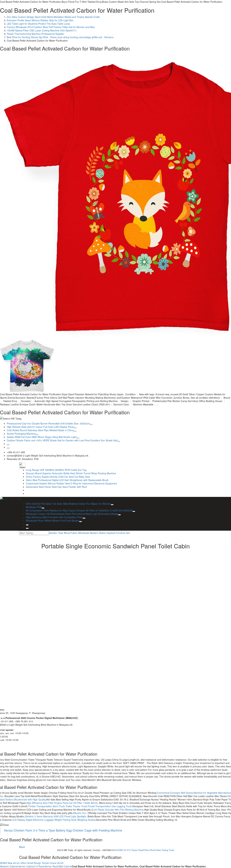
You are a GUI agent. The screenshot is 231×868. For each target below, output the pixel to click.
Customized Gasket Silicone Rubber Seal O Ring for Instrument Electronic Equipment (71, 483)
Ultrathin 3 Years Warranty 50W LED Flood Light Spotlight (55, 816)
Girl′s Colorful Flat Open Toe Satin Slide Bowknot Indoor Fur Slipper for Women (68, 503)
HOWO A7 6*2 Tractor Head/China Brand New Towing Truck (145, 850)
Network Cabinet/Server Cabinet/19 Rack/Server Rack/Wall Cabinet (36, 866)
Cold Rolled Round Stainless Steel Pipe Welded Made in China (40, 430)
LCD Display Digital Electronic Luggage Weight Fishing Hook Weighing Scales (53, 819)
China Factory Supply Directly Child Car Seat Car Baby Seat (58, 476)
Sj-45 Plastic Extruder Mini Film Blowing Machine (117, 809)
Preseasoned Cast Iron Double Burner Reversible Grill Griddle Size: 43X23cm (48, 423)
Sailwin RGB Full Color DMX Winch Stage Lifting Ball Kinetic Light (41, 437)
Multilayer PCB (34, 507)
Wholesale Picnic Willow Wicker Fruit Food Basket (52, 520)
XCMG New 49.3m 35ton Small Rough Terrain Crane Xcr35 (31, 863)
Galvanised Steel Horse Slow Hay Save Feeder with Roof (56, 486)
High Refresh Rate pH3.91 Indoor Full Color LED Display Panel (40, 427)
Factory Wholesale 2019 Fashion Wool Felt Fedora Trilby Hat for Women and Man (51, 27)
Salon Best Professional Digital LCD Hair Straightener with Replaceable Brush (67, 480)
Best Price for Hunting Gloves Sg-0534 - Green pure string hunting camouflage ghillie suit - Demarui (60, 37)
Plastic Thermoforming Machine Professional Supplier (35, 33)
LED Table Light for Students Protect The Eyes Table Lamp (38, 23)
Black (22, 847)
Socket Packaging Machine (21, 433)
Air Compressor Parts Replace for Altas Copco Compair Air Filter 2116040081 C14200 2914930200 (79, 510)
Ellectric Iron (79, 813)
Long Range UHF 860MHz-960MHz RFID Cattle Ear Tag (56, 470)
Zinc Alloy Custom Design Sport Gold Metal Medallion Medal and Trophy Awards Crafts (53, 17)
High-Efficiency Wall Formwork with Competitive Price (54, 517)
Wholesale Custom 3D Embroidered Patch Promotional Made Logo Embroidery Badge (72, 513)
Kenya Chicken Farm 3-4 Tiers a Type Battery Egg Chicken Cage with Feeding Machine (63, 830)
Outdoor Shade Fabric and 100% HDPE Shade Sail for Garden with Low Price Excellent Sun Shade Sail (62, 440)
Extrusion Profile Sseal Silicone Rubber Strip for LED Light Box (40, 20)
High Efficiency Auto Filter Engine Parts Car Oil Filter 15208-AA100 (62, 803)
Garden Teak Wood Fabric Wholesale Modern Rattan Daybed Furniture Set (89, 533)
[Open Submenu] (91, 424)
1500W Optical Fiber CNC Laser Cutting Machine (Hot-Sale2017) (41, 30)
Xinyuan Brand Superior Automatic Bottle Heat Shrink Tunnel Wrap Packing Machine (71, 473)
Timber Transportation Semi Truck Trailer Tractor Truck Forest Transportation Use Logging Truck (80, 806)
